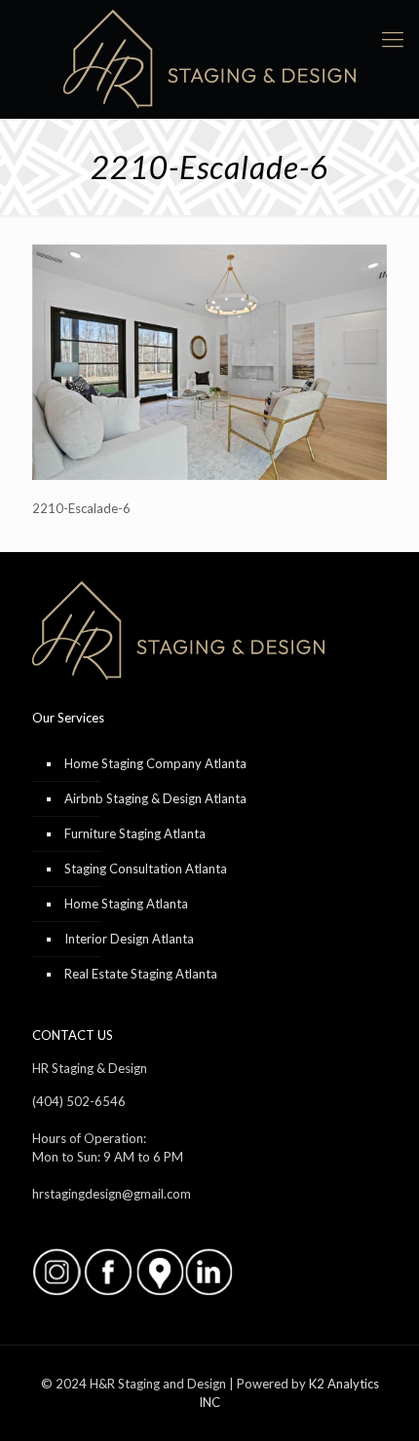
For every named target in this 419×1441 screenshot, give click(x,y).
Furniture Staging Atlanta (135, 833)
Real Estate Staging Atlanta (140, 973)
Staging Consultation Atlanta (145, 868)
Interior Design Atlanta (129, 938)
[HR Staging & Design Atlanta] (209, 59)
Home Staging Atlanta (126, 903)
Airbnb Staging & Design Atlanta (155, 798)
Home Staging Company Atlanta (155, 763)
